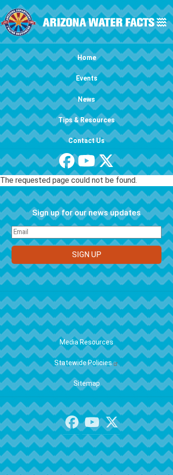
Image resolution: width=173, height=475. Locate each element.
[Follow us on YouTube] (86, 163)
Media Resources (86, 342)
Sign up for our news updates (86, 212)
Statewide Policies (83, 363)
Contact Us (86, 140)
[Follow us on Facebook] (66, 163)
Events (87, 78)
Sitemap (87, 383)
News (86, 99)
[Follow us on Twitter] (106, 163)
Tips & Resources (86, 120)
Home (86, 57)
